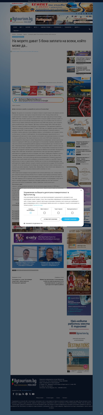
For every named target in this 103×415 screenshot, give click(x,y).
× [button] (81, 190)
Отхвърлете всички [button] (50, 219)
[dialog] (51, 207)
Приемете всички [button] (70, 219)
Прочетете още (38, 205)
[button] (33, 223)
